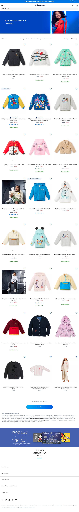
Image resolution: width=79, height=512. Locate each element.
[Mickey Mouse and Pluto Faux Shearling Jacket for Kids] (65, 148)
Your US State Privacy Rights (47, 505)
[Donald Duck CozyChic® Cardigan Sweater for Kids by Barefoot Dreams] (39, 327)
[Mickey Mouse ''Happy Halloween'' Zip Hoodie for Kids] (14, 58)
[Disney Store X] (9, 499)
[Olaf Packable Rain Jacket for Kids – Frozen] (65, 192)
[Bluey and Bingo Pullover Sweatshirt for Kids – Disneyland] (65, 238)
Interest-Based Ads (12, 507)
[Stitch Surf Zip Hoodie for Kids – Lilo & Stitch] (39, 192)
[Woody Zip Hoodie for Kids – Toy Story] (39, 282)
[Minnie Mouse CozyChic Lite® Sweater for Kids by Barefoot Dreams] (65, 371)
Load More (39, 406)
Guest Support (5, 467)
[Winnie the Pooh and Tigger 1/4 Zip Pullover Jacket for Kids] (14, 327)
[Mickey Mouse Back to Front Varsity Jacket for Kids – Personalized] (14, 102)
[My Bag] (77, 5)
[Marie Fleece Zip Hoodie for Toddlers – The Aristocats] (65, 327)
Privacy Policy (38, 505)
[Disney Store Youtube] (16, 499)
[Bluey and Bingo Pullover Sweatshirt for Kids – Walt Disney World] (65, 102)
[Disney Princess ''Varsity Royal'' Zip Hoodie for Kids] (39, 148)
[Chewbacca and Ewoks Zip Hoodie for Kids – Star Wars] (14, 192)
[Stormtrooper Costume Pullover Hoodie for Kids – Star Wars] (14, 282)
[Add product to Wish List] (25, 44)
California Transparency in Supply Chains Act (26, 507)
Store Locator (5, 479)
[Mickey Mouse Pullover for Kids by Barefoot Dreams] (14, 371)
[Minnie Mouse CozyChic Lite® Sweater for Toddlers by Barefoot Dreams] (39, 371)
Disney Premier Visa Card (9, 486)
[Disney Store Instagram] (6, 499)
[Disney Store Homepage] (39, 5)
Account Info (5, 473)
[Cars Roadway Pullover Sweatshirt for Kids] (39, 58)
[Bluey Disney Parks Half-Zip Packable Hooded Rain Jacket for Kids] (65, 58)
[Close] (77, 2)
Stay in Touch (5, 492)
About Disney (4, 507)
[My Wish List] (73, 5)
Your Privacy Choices (58, 505)
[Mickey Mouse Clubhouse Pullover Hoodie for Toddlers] (39, 238)
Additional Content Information (28, 505)
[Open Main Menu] (2, 5)
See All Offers (73, 1)
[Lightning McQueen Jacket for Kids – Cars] (14, 148)
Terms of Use (17, 505)
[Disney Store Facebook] (1, 499)
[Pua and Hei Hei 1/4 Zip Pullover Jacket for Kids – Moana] (14, 238)
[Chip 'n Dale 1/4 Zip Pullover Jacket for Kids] (65, 282)
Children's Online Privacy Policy (70, 505)
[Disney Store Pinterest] (13, 499)
